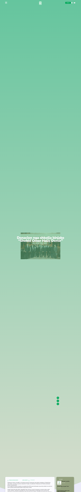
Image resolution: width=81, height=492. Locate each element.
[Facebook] (72, 3)
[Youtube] (74, 3)
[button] (58, 398)
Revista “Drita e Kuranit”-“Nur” (63, 486)
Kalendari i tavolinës (65, 481)
